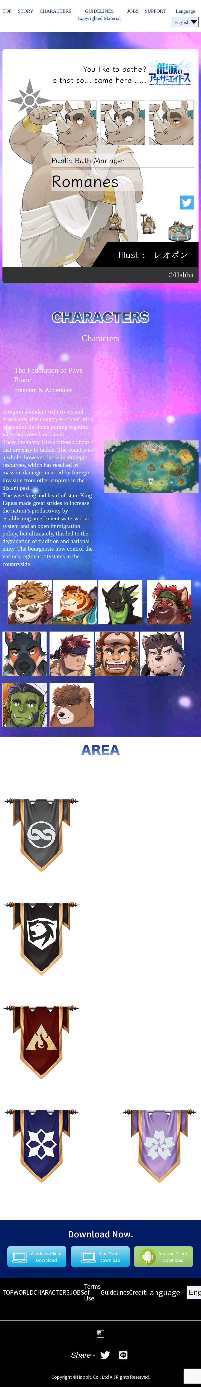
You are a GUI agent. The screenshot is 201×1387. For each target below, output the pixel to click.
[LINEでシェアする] (123, 1355)
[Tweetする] (105, 1355)
